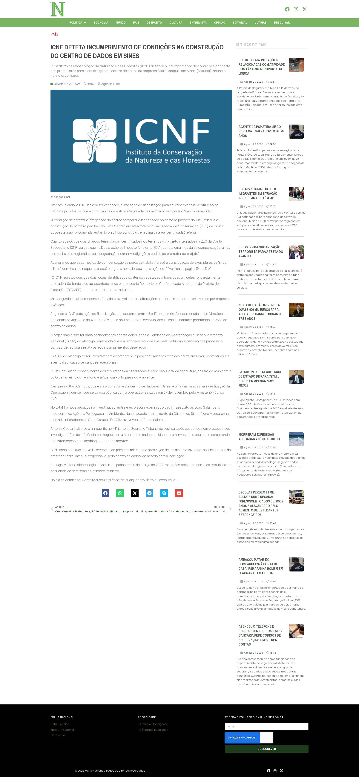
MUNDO (121, 22)
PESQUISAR (282, 22)
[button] (105, 493)
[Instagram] (296, 9)
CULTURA (175, 22)
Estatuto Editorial (62, 730)
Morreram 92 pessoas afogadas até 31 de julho (259, 436)
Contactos (57, 735)
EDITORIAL (240, 22)
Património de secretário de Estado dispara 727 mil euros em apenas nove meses (260, 379)
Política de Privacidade (153, 730)
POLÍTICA (75, 22)
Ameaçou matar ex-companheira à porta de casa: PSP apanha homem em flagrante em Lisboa (261, 566)
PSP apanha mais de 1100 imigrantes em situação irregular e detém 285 (258, 193)
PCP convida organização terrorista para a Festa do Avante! (261, 251)
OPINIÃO (219, 22)
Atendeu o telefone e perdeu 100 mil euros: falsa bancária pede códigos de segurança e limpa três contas (260, 635)
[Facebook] (287, 9)
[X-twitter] (305, 9)
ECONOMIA (101, 22)
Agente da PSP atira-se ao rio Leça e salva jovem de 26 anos (261, 131)
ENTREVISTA (198, 22)
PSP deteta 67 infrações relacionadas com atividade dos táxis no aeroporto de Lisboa (262, 67)
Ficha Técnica (59, 724)
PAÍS (136, 22)
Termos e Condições (152, 724)
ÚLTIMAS (261, 22)
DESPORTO (154, 22)
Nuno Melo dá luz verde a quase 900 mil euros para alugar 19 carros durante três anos (260, 312)
